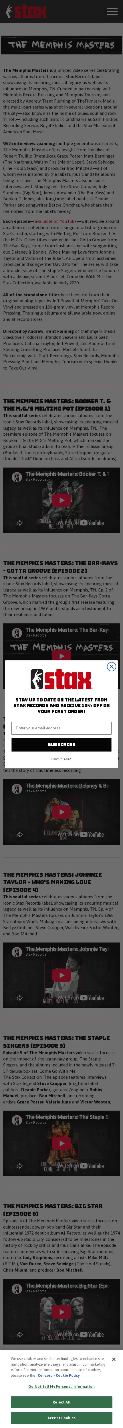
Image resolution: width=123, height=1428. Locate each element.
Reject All (61, 1402)
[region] (61, 1389)
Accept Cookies (61, 1418)
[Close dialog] (111, 666)
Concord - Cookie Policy (59, 1375)
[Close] (114, 1359)
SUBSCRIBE (61, 744)
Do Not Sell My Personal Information (61, 1386)
